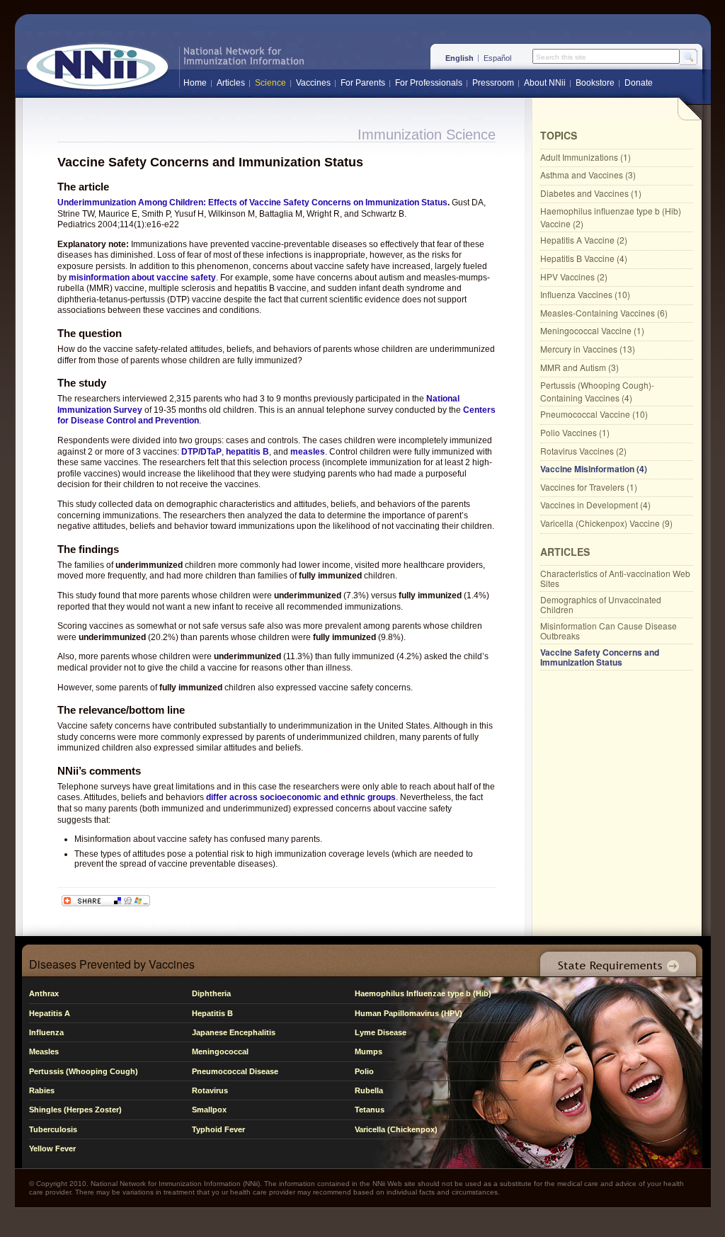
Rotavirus (210, 1090)
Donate (638, 83)
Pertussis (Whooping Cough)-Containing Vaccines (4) (597, 391)
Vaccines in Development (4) (595, 504)
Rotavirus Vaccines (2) (583, 451)
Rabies (42, 1090)
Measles (44, 1051)
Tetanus (369, 1109)
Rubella (369, 1090)
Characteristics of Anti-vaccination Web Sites (615, 578)
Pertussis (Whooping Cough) (83, 1071)
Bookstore (595, 83)
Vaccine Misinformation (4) (593, 468)
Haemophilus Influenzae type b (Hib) (423, 993)
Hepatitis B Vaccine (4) (583, 258)
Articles (231, 83)
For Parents (363, 83)
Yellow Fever (52, 1148)
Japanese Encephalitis (233, 1032)
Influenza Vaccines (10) (585, 294)
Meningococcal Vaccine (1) (592, 330)
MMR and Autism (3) (579, 367)
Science (270, 83)
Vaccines (313, 83)
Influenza (46, 1032)
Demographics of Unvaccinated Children (600, 604)
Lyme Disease (380, 1032)
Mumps (368, 1051)
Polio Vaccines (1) (575, 432)
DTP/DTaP (201, 452)
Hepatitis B (212, 1013)
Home (195, 83)
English (459, 58)
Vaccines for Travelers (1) (588, 487)
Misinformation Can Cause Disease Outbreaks (608, 631)
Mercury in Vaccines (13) (587, 349)
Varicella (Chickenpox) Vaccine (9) (606, 523)
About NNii (545, 83)
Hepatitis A (49, 1013)
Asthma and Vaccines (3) (588, 175)
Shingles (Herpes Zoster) (75, 1109)
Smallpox (209, 1109)
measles (307, 452)
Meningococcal (220, 1051)
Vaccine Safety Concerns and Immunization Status (599, 657)
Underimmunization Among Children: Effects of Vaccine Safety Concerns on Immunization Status (252, 202)
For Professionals (428, 83)
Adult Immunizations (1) (585, 157)
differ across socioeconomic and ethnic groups (301, 797)
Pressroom (493, 83)
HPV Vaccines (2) (573, 276)
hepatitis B (247, 452)
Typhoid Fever (218, 1129)
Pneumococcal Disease (235, 1071)
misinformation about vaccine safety (142, 278)
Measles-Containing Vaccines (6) (604, 313)
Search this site (561, 57)
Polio (364, 1071)
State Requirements (615, 960)
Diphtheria (211, 993)
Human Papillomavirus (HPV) (408, 1013)
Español (497, 58)
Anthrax (44, 993)
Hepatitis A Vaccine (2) (583, 240)
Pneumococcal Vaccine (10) (594, 414)
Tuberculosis (53, 1129)
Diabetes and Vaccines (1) (590, 193)
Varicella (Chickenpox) (396, 1129)
